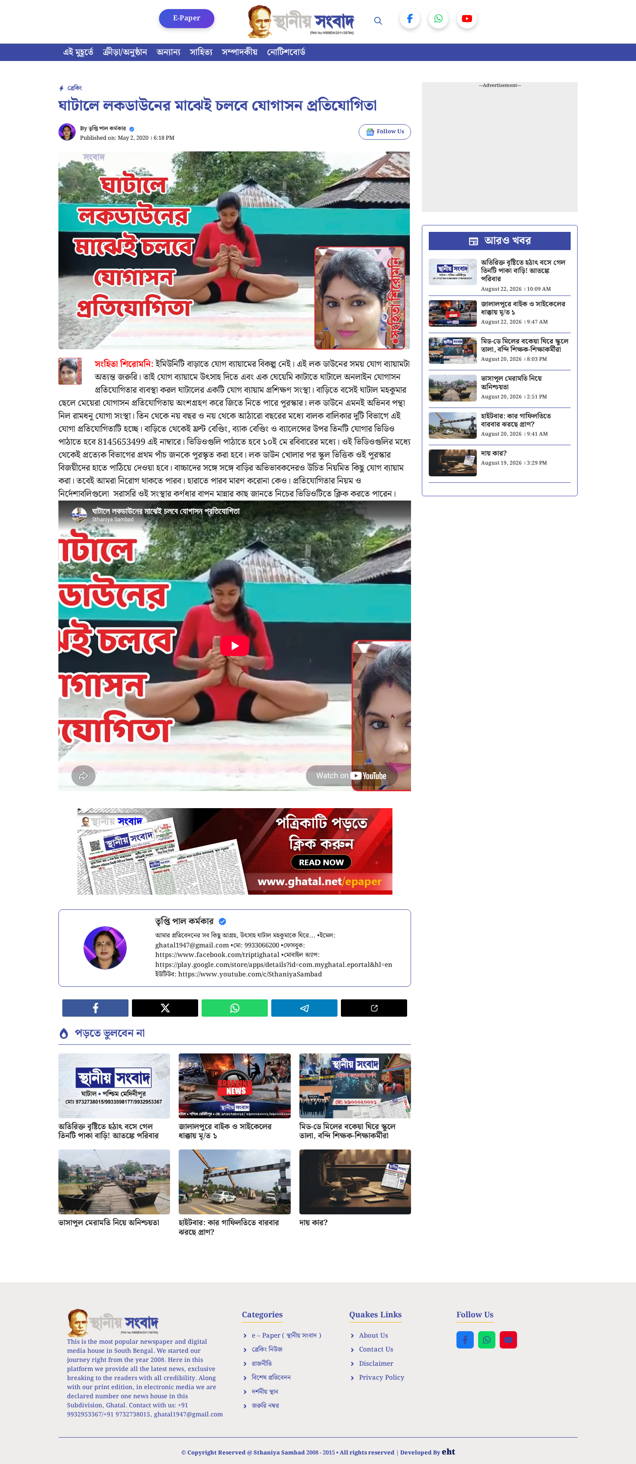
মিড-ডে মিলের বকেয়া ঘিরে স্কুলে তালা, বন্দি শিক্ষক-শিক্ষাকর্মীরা (347, 1131)
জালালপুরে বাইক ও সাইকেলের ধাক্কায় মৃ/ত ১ (225, 1131)
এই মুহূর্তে (78, 52)
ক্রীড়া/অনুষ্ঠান (125, 52)
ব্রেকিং (74, 88)
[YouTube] (467, 19)
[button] (378, 21)
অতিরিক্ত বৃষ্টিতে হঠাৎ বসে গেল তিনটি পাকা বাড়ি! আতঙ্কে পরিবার (108, 1131)
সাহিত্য (201, 52)
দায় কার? (313, 1223)
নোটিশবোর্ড (286, 52)
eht (448, 1452)
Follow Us (390, 131)
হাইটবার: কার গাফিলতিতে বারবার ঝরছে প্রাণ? (229, 1228)
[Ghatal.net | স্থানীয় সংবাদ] (303, 21)
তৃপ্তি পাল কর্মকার (107, 128)
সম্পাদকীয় (239, 52)
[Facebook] (410, 19)
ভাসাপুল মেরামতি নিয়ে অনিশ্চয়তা (108, 1223)
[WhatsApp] (439, 19)
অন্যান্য (168, 52)
